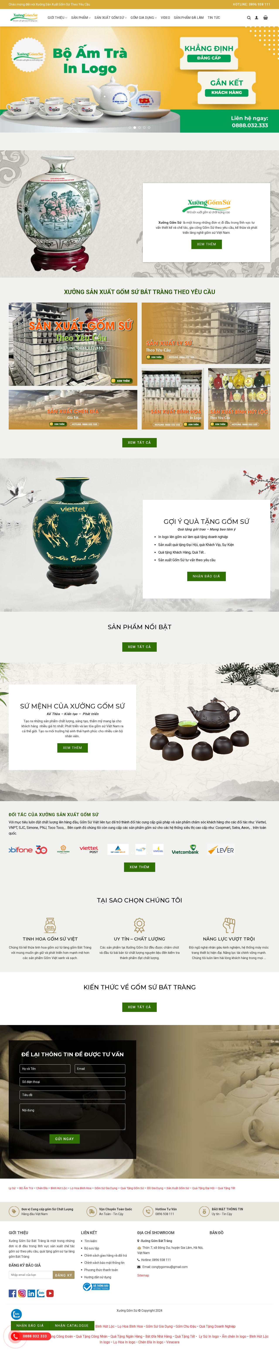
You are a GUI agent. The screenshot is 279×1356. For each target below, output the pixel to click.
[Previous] (11, 79)
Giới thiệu (56, 18)
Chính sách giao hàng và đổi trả (105, 1255)
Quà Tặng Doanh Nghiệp (217, 1326)
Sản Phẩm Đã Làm (189, 18)
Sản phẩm (79, 18)
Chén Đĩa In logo (150, 1342)
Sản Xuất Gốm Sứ (109, 18)
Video (165, 18)
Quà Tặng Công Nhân (91, 1336)
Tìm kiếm (90, 1241)
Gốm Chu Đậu (186, 1326)
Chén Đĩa (42, 1188)
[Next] (268, 79)
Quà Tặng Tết (226, 1188)
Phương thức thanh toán (101, 1270)
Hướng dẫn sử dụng (97, 1277)
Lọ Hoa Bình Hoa (80, 1188)
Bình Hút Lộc (59, 1188)
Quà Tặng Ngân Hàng (126, 1336)
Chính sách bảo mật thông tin (104, 1262)
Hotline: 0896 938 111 (251, 4)
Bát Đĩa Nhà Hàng (158, 1336)
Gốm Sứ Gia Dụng (106, 1188)
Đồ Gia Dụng (155, 1188)
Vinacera (172, 1342)
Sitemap (143, 1275)
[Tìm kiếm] (249, 17)
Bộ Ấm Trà (26, 1188)
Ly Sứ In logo (209, 1336)
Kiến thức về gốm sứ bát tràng (139, 987)
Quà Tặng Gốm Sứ (132, 1188)
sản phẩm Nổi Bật (140, 627)
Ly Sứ (12, 1188)
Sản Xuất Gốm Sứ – (179, 1188)
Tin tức (214, 18)
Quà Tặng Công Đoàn (57, 1336)
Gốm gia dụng (142, 18)
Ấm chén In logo (234, 1336)
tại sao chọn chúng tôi (139, 900)
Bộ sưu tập (91, 1248)
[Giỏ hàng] (265, 17)
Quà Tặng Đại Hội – (205, 1188)
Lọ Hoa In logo (124, 1342)
